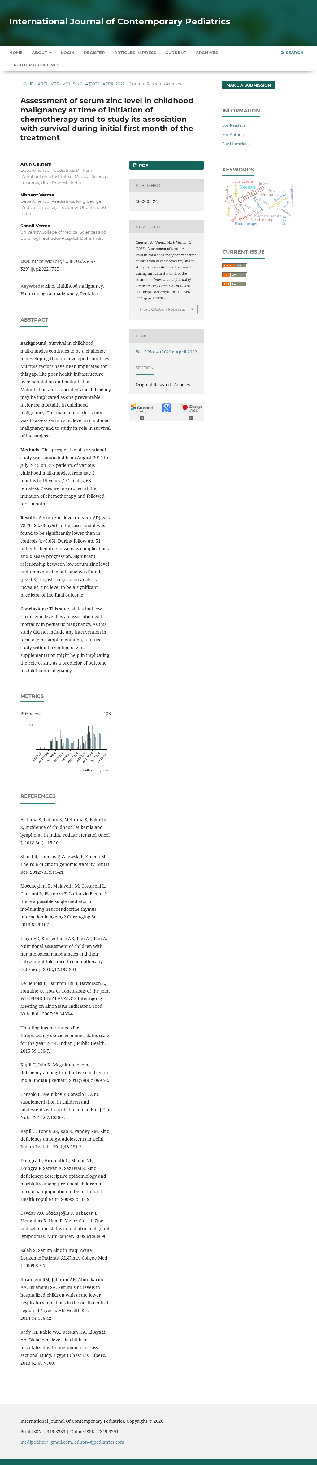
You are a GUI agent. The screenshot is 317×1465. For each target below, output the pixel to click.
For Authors (233, 134)
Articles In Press (135, 52)
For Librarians (236, 143)
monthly (86, 770)
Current (175, 52)
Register (94, 52)
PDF (143, 165)
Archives (207, 52)
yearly (104, 770)
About (40, 52)
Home (16, 52)
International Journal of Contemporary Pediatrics (120, 21)
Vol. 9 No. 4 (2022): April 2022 (94, 83)
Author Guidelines (36, 64)
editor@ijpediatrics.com (99, 1442)
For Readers (233, 125)
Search (294, 52)
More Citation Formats (162, 309)
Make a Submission (248, 84)
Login (68, 52)
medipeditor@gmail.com (46, 1442)
